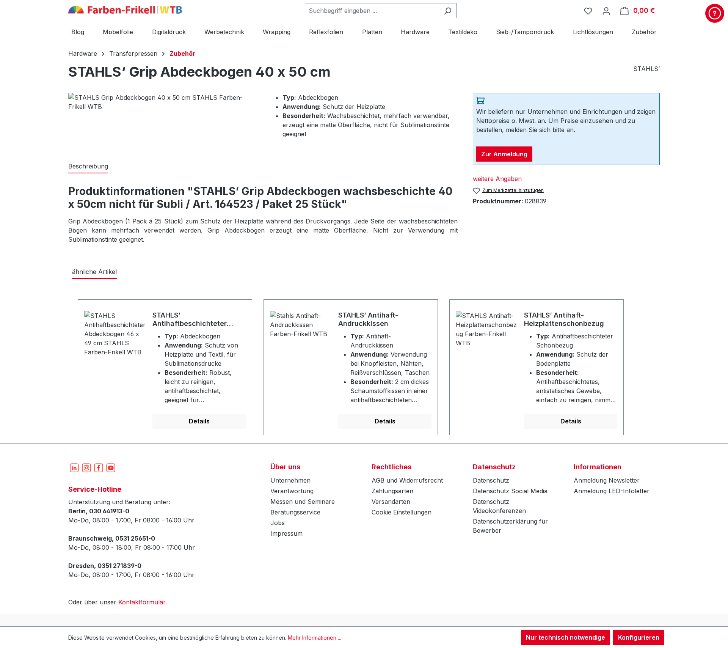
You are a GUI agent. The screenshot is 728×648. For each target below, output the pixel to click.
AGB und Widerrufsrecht (407, 480)
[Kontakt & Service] (714, 13)
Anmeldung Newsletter (607, 480)
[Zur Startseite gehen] (125, 9)
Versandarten (391, 501)
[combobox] (372, 10)
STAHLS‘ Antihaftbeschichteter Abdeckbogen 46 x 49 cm (195, 319)
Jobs (277, 523)
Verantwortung (292, 491)
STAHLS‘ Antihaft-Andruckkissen (368, 319)
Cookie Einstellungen (401, 512)
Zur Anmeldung (504, 154)
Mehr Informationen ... (314, 637)
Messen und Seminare (302, 501)
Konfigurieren (638, 637)
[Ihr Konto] (606, 10)
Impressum (286, 533)
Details (199, 421)
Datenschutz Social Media (510, 491)
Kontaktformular (141, 602)
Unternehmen (290, 480)
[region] (364, 363)
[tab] (88, 166)
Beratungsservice (295, 512)
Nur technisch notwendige (565, 637)
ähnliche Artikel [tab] (94, 271)
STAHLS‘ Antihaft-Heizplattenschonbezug (564, 319)
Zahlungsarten (392, 491)
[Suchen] (448, 10)
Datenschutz (491, 480)
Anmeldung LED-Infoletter (612, 491)
